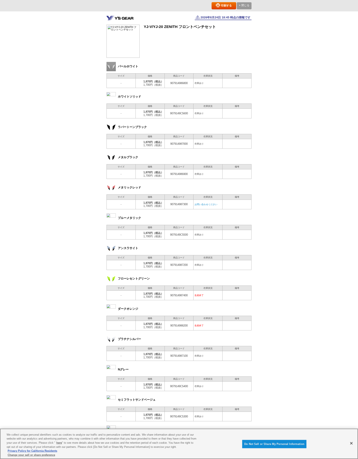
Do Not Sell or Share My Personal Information (274, 444)
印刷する (226, 5)
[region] (179, 444)
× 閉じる (244, 5)
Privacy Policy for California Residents (32, 450)
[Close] (351, 443)
